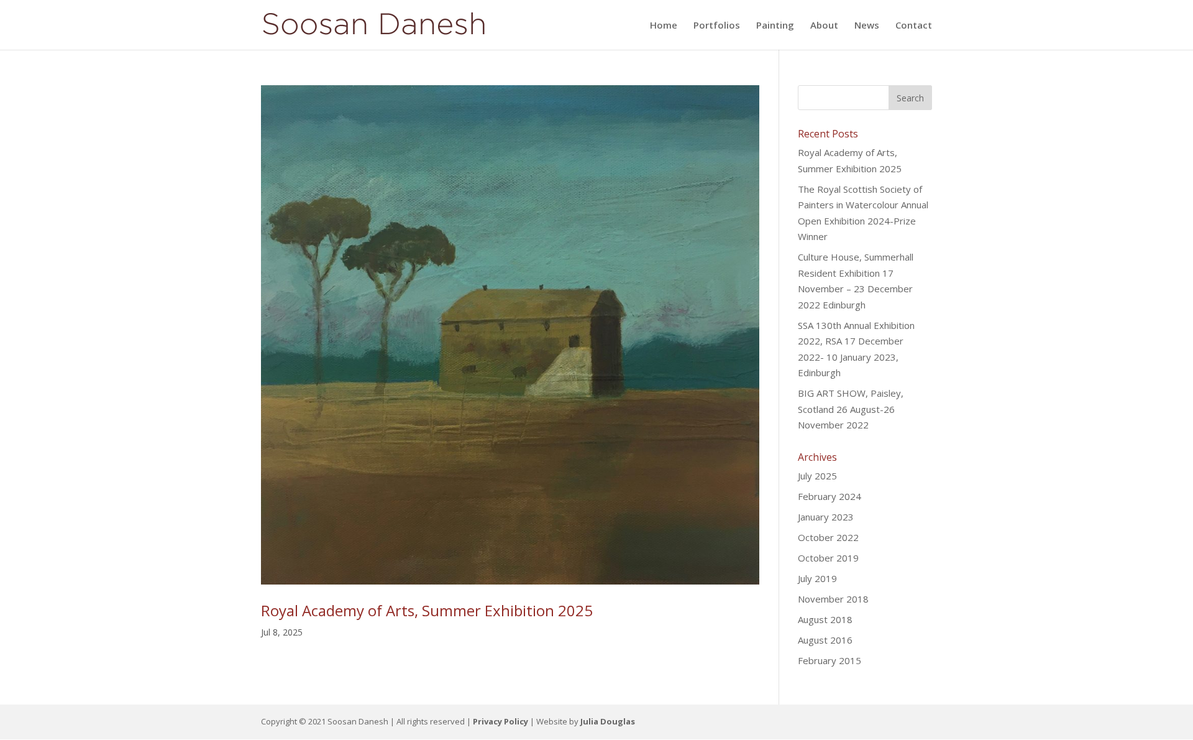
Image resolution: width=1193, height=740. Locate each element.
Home (663, 26)
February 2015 (829, 660)
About (824, 26)
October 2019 (828, 558)
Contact (913, 26)
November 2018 (833, 599)
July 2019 (817, 578)
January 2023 (826, 517)
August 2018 (825, 619)
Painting (775, 26)
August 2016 (825, 640)
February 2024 (829, 496)
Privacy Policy (500, 721)
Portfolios (716, 26)
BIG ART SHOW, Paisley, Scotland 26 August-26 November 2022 (850, 409)
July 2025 (817, 475)
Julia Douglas (607, 721)
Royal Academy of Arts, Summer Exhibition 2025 (427, 610)
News (866, 26)
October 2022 (828, 537)
